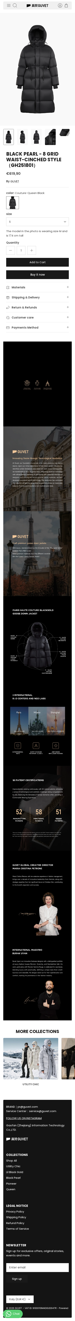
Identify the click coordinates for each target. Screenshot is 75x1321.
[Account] (58, 5)
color (25, 193)
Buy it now (37, 275)
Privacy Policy (15, 1211)
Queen (10, 1189)
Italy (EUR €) (17, 1299)
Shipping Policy (16, 1217)
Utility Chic (13, 1166)
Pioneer (11, 1183)
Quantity (12, 243)
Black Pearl (13, 1178)
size (9, 214)
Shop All (11, 1160)
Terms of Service (17, 1229)
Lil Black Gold (14, 1172)
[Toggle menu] (9, 5)
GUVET (14, 181)
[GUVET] (37, 5)
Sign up (17, 1279)
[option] (37, 69)
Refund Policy (15, 1223)
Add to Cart (37, 262)
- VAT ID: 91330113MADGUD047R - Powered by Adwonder (37, 1310)
